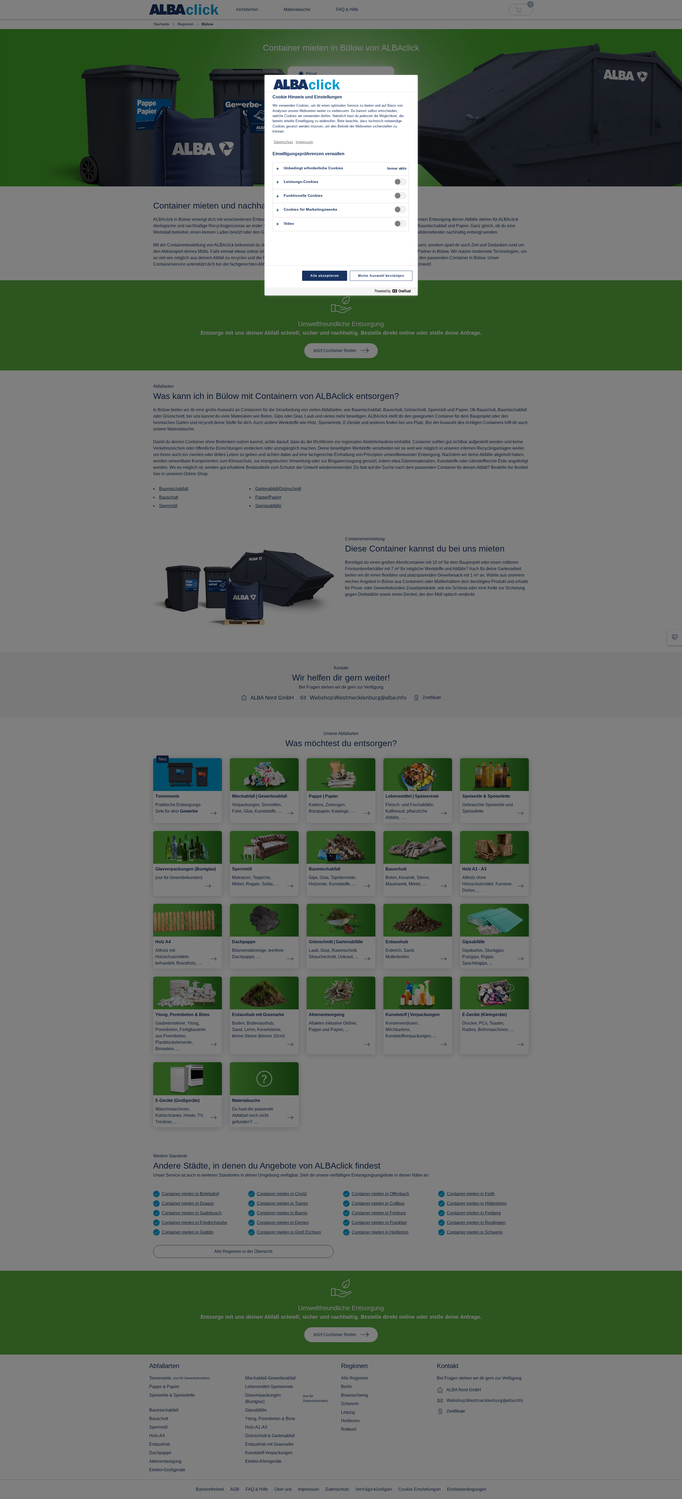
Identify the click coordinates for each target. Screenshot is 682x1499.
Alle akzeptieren (324, 276)
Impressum (304, 142)
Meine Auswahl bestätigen (381, 276)
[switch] (401, 181)
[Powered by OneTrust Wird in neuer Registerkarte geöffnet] (395, 292)
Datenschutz (283, 142)
